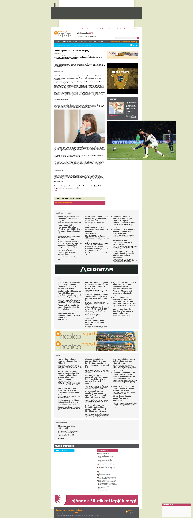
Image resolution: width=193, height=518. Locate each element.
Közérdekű (107, 28)
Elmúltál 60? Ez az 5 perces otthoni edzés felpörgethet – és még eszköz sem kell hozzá (97, 238)
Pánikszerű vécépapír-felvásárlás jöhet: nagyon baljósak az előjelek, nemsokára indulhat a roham (124, 219)
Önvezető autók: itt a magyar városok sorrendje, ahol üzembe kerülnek (124, 231)
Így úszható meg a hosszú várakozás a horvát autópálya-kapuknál (107, 465)
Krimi (90, 41)
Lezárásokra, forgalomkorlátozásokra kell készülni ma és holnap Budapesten (107, 484)
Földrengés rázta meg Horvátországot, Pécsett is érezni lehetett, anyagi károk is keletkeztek (131, 107)
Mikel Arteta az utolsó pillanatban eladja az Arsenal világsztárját (69, 315)
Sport (94, 41)
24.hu (55, 190)
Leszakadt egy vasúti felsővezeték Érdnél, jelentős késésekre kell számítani (106, 456)
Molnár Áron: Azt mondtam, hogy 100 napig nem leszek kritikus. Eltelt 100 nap (123, 388)
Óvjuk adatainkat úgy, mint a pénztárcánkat (105, 486)
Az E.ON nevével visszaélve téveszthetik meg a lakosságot (105, 462)
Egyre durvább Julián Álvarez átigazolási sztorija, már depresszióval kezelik (124, 284)
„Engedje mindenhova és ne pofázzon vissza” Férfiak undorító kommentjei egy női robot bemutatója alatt (124, 375)
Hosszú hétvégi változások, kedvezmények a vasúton (104, 475)
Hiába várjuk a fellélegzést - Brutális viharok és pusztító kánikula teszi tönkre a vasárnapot (123, 254)
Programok (92, 28)
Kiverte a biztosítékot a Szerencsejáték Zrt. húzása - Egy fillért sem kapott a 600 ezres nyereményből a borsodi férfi (97, 363)
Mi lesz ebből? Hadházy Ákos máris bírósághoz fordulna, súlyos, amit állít (96, 219)
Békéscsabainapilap (60, 45)
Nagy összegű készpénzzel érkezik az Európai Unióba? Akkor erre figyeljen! (107, 481)
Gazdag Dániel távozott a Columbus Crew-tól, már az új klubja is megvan (96, 249)
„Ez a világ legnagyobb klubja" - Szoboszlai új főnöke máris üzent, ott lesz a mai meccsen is (97, 297)
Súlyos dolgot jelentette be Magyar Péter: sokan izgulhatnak (123, 398)
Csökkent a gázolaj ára (103, 453)
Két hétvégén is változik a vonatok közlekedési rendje (106, 489)
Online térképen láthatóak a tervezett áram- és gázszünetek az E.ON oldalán (107, 478)
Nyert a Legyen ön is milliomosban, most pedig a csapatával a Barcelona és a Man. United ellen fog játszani (124, 300)
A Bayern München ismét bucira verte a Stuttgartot (122, 292)
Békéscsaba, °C (85, 33)
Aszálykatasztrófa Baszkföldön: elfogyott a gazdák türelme (122, 242)
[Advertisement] (103, 14)
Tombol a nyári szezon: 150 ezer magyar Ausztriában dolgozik (68, 219)
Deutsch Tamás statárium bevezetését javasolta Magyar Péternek (96, 229)
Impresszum (59, 513)
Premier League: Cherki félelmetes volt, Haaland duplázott (94, 322)
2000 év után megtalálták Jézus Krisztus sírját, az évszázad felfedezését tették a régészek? (69, 391)
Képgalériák (100, 28)
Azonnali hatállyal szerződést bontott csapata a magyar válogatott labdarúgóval (69, 284)
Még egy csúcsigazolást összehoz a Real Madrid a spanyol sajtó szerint (123, 311)
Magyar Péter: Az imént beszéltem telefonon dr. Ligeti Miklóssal (69, 361)
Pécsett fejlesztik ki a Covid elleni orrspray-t (81, 45)
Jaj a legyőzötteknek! (66, 435)
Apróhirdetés (85, 28)
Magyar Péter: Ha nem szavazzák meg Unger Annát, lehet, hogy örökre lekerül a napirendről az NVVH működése (96, 379)
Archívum (125, 28)
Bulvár (85, 41)
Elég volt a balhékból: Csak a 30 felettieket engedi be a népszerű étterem (124, 361)
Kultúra (81, 41)
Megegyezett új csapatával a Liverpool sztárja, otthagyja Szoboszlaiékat (68, 307)
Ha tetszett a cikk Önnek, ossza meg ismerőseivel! (68, 198)
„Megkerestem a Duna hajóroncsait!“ (66, 427)
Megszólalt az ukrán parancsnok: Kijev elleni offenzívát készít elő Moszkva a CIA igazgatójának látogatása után (69, 229)
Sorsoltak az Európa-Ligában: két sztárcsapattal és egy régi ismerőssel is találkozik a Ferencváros (96, 285)
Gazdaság (75, 41)
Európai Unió (115, 28)
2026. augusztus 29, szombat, (85, 36)
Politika (69, 41)
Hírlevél (131, 28)
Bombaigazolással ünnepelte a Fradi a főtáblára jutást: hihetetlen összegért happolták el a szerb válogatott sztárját (69, 294)
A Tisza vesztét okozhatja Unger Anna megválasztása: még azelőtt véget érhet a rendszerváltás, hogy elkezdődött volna (68, 375)
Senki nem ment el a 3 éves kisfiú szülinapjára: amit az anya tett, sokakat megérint (68, 402)
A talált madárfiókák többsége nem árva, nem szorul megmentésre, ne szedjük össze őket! (106, 469)
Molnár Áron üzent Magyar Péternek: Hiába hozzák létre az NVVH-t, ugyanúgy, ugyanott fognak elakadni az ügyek (69, 243)
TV (120, 28)
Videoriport (100, 41)
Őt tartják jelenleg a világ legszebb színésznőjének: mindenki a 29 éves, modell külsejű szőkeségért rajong (95, 408)
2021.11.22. (57, 53)
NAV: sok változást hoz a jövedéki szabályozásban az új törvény (106, 459)
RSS (137, 28)
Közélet (64, 41)
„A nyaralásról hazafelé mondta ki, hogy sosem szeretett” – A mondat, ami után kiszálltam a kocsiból (95, 394)
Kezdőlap (58, 41)
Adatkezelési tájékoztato (68, 513)
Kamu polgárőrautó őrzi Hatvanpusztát (67, 254)
